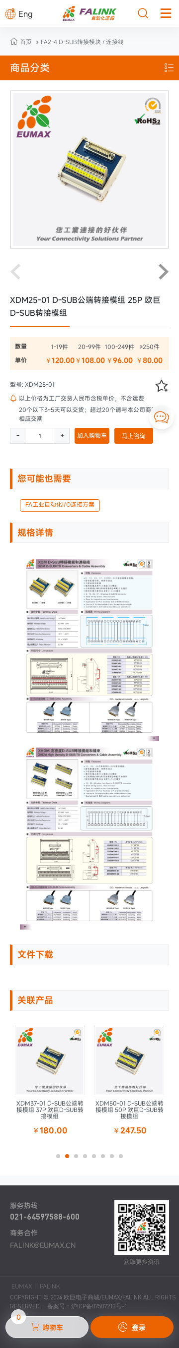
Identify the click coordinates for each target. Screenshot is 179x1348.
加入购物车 (92, 435)
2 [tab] (70, 1159)
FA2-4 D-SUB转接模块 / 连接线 (79, 42)
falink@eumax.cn (43, 1245)
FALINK (50, 1286)
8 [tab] (124, 1159)
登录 (132, 1327)
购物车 (39, 1324)
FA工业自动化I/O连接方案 (59, 504)
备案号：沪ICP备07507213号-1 (87, 1306)
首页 (26, 42)
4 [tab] (88, 1159)
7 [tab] (115, 1159)
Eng (19, 13)
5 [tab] (97, 1159)
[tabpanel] (50, 1083)
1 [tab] (61, 1159)
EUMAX (21, 1286)
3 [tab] (79, 1159)
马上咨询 (134, 436)
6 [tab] (106, 1159)
